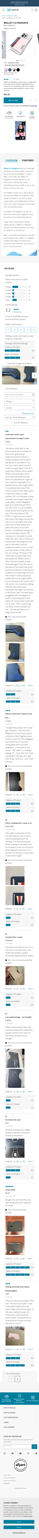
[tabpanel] (19, 209)
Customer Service (11, 1417)
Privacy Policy (28, 1516)
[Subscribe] (34, 1446)
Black (18, 69)
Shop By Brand (9, 1413)
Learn (6, 1422)
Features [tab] (28, 160)
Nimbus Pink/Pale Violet (5, 69)
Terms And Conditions (9, 1478)
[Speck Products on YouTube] (20, 1453)
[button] (36, 10)
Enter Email (8, 1446)
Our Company (9, 1427)
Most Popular (9, 1408)
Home (3, 16)
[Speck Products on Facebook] (12, 1453)
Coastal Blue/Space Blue (9, 69)
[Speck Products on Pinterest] (36, 1453)
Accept (19, 1522)
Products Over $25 (12, 16)
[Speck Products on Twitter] (28, 1453)
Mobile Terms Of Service (10, 1480)
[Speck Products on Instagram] (5, 1453)
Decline (19, 1527)
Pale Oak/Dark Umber (14, 69)
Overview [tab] (12, 160)
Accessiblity (7, 1483)
